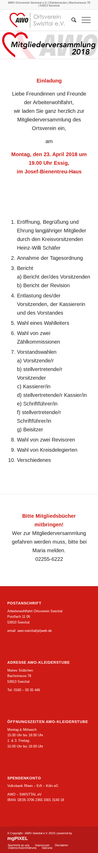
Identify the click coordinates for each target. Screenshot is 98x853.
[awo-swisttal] (40, 20)
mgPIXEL (17, 838)
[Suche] (71, 20)
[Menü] (83, 20)
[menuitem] (71, 20)
